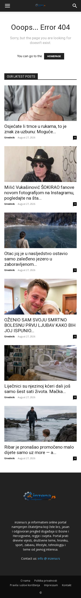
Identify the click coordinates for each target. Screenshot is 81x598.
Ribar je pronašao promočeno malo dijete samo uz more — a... (39, 450)
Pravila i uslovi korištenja (25, 585)
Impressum (51, 585)
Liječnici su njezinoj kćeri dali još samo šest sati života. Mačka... (37, 389)
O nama (25, 580)
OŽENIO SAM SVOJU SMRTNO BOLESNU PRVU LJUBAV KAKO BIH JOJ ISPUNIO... (40, 325)
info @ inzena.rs (49, 558)
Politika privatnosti (45, 580)
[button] (7, 6)
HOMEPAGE (54, 56)
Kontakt (66, 585)
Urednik (9, 137)
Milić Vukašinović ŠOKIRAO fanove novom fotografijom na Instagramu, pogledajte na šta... (39, 193)
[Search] (75, 6)
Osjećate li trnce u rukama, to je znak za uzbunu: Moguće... (35, 129)
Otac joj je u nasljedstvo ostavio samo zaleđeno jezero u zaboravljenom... (36, 259)
